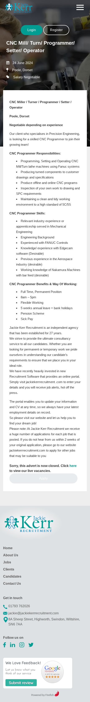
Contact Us (12, 583)
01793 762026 (19, 606)
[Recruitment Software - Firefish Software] (45, 695)
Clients (8, 569)
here (73, 466)
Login (31, 30)
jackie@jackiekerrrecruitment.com (33, 613)
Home (8, 548)
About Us (10, 555)
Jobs (7, 562)
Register (56, 30)
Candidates (12, 576)
